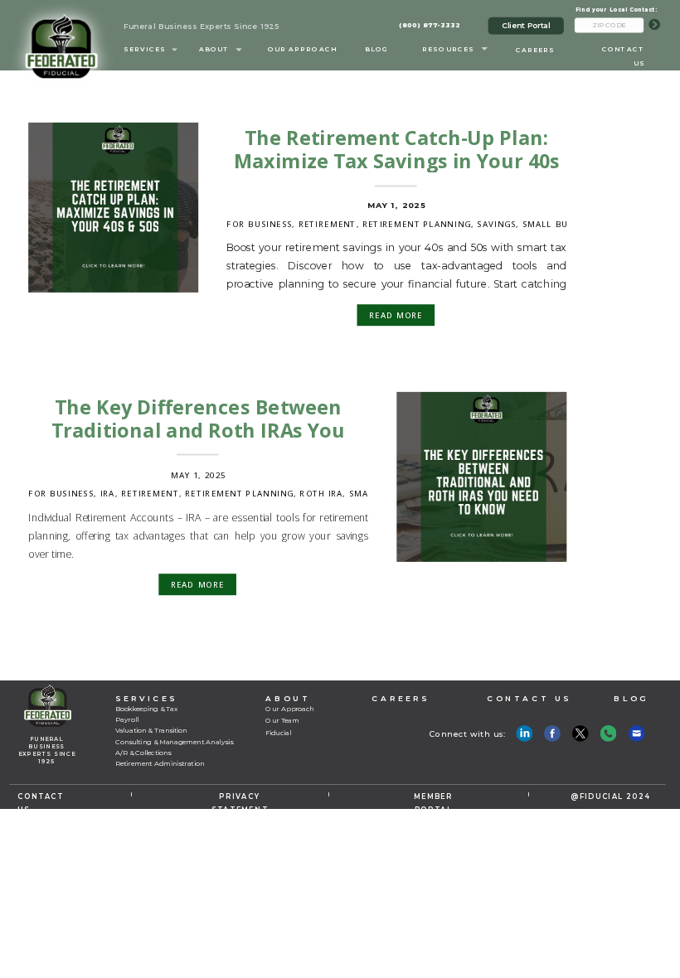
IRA (107, 493)
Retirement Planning (416, 224)
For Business (259, 224)
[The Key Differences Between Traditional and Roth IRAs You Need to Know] (481, 477)
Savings (496, 224)
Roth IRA (320, 493)
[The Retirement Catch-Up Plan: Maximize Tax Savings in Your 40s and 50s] (113, 208)
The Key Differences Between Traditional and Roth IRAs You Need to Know (198, 431)
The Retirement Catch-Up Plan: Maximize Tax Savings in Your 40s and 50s (397, 161)
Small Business (561, 224)
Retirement (328, 224)
